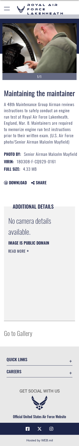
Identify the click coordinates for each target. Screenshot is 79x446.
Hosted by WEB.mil (39, 440)
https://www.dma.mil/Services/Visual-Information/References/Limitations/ (35, 313)
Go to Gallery (18, 333)
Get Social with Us (40, 391)
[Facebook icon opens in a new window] (27, 429)
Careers (14, 371)
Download (17, 182)
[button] (7, 9)
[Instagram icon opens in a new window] (51, 429)
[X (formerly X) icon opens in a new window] (39, 429)
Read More (17, 251)
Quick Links (17, 359)
